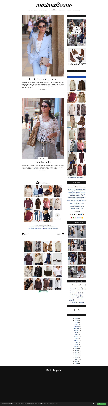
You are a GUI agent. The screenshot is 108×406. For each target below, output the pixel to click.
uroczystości (71, 189)
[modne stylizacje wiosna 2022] (71, 271)
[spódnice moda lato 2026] (81, 127)
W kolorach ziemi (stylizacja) (77, 302)
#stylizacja (46, 76)
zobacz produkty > (76, 177)
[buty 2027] (72, 175)
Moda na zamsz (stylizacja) (77, 293)
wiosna (71, 203)
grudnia (76, 324)
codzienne (80, 188)
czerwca (76, 336)
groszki (79, 202)
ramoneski (74, 199)
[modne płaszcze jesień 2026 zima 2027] (38, 209)
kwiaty (75, 202)
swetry (41, 228)
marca (76, 342)
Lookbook (61, 11)
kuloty (83, 194)
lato (75, 203)
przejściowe (77, 205)
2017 (76, 359)
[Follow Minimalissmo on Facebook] (74, 311)
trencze (78, 197)
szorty (79, 194)
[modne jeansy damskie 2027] (38, 221)
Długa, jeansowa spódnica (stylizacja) (75, 299)
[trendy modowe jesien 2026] (38, 276)
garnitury (78, 195)
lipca (76, 334)
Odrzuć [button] (94, 403)
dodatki (50, 228)
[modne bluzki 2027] (57, 197)
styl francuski (71, 192)
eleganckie (55, 228)
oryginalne (73, 191)
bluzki (32, 228)
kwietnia (76, 340)
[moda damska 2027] (28, 277)
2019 (76, 356)
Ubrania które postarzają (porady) (78, 289)
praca (75, 188)
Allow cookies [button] (102, 403)
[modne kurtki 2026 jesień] (57, 251)
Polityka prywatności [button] (53, 403)
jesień (78, 203)
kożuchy (80, 199)
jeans (82, 195)
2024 (76, 322)
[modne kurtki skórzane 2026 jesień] (28, 251)
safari (84, 189)
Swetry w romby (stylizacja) (77, 297)
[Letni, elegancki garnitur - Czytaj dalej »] (43, 45)
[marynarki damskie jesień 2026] (38, 289)
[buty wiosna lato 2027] (57, 264)
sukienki (71, 194)
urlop (84, 188)
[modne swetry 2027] (28, 209)
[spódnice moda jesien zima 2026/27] (81, 115)
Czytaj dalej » (43, 89)
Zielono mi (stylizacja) (75, 291)
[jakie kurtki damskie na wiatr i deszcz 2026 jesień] (81, 91)
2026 (76, 318)
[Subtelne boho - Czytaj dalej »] (43, 128)
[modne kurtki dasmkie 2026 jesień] (72, 163)
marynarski (83, 192)
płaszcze (70, 197)
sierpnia (76, 332)
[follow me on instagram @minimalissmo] (54, 372)
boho (76, 189)
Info (35, 11)
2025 (76, 320)
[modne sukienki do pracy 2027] (81, 175)
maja (76, 338)
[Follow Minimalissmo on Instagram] (78, 311)
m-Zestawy (52, 11)
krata (68, 200)
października (77, 328)
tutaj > (34, 168)
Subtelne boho (43, 162)
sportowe (80, 189)
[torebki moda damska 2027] (48, 277)
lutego (76, 344)
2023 (76, 348)
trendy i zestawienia (75, 206)
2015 (76, 363)
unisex (84, 191)
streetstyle (79, 191)
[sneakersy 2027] (48, 197)
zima (82, 203)
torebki (46, 228)
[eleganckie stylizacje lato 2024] (81, 245)
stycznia (76, 346)
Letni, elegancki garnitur (43, 79)
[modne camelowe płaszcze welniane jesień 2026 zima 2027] (72, 127)
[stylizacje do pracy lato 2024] (71, 258)
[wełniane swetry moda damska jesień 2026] (38, 197)
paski (72, 200)
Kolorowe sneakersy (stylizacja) (77, 287)
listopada (76, 326)
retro (69, 191)
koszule (37, 228)
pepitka (76, 200)
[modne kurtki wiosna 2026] (81, 103)
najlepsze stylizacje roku (77, 208)
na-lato (34, 227)
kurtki (74, 197)
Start (30, 11)
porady (82, 206)
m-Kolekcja (43, 11)
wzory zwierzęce (82, 200)
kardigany (83, 197)
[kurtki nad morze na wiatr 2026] (28, 196)
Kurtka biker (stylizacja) (76, 295)
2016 (76, 361)
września (76, 330)
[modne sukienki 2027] (48, 264)
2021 (76, 352)
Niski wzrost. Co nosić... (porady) (78, 285)
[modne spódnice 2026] (38, 251)
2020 (76, 354)
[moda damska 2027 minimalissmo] (72, 139)
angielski (78, 192)
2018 (76, 358)
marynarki (72, 195)
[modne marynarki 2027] (57, 289)
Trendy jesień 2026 (74, 11)
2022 (76, 350)
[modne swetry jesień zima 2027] (48, 221)
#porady (38, 76)
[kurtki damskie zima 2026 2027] (72, 151)
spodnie (75, 194)
